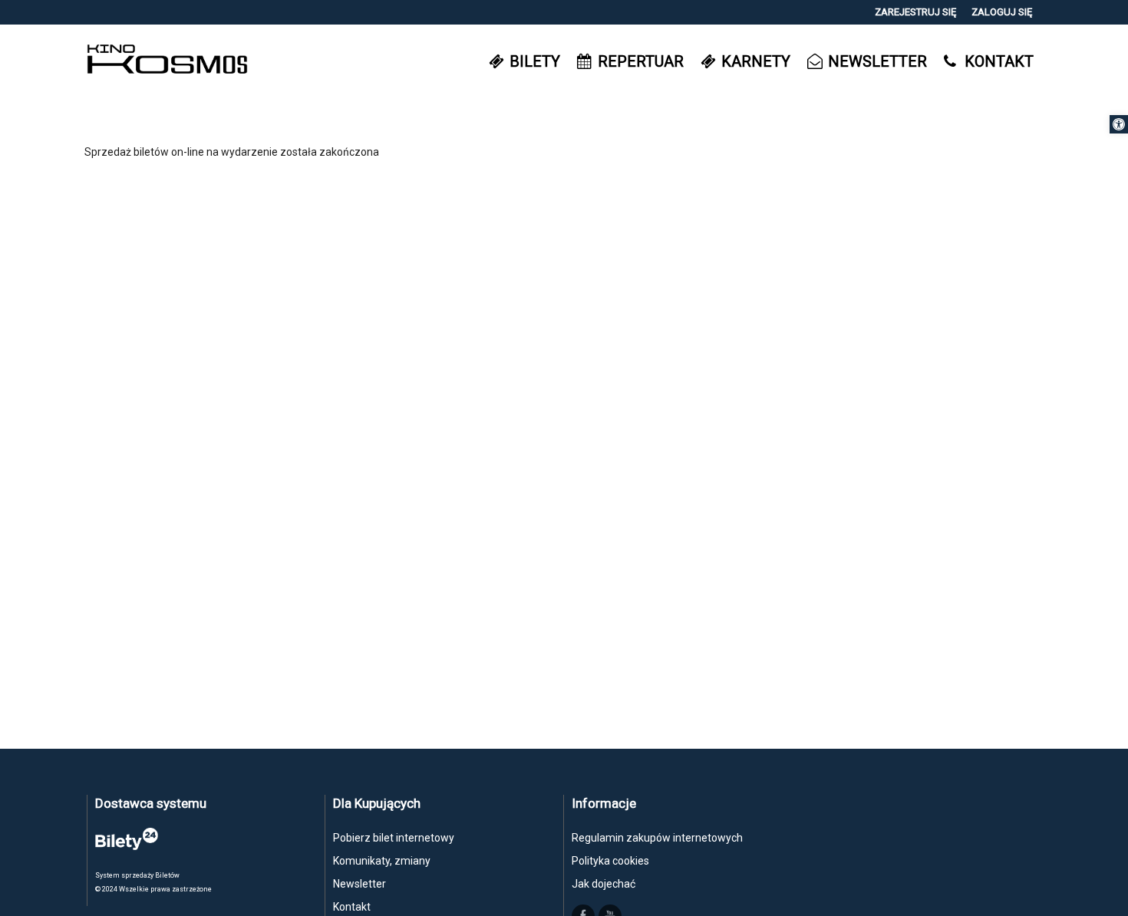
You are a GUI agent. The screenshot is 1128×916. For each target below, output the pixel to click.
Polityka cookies (610, 861)
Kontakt (352, 907)
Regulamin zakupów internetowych (657, 838)
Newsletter (359, 884)
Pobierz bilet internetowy (393, 838)
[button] (1119, 124)
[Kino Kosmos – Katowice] (167, 61)
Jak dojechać (603, 884)
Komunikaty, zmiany (381, 861)
